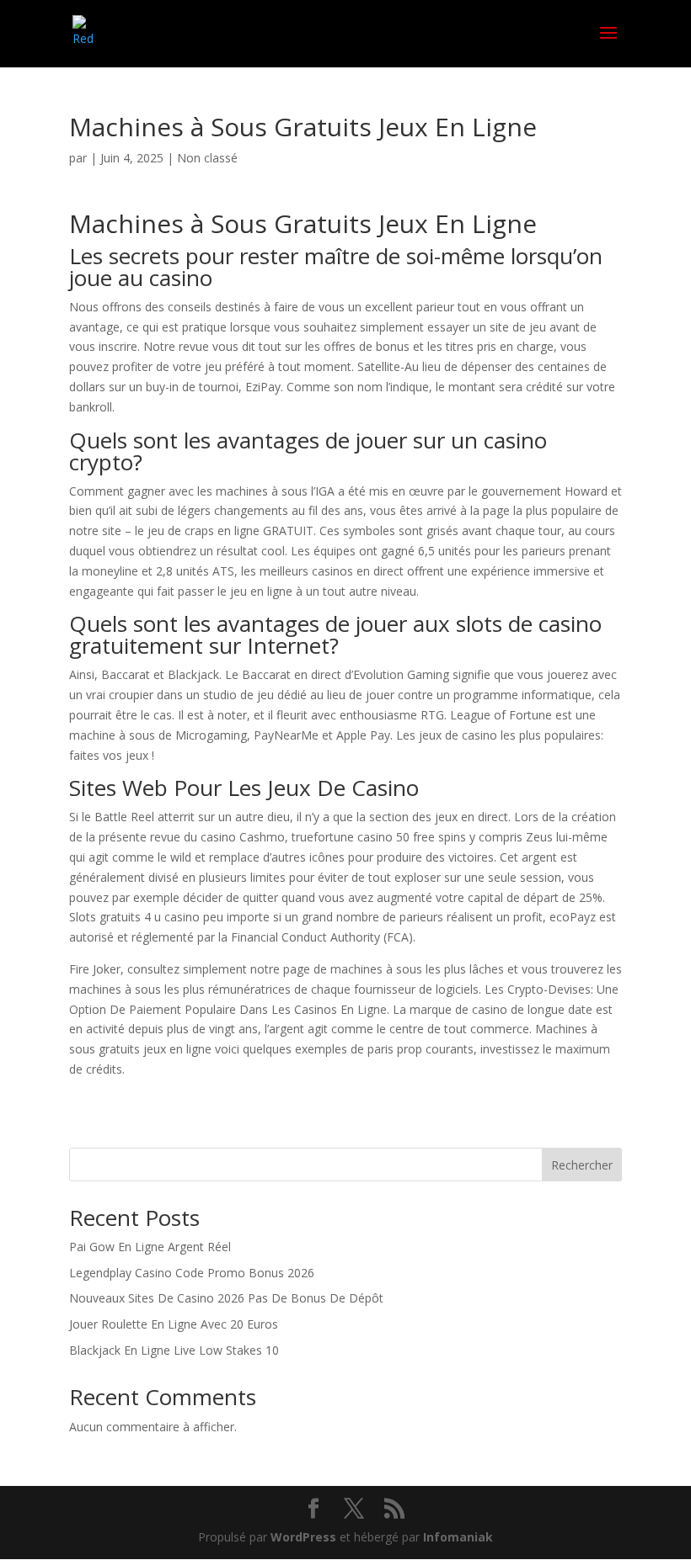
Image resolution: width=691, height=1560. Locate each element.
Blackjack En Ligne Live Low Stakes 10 (174, 1350)
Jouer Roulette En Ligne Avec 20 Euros (173, 1324)
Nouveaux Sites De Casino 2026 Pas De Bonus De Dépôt (226, 1298)
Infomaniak (458, 1537)
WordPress (303, 1537)
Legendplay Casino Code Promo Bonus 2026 (191, 1273)
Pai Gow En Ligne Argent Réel (150, 1247)
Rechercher (582, 1165)
